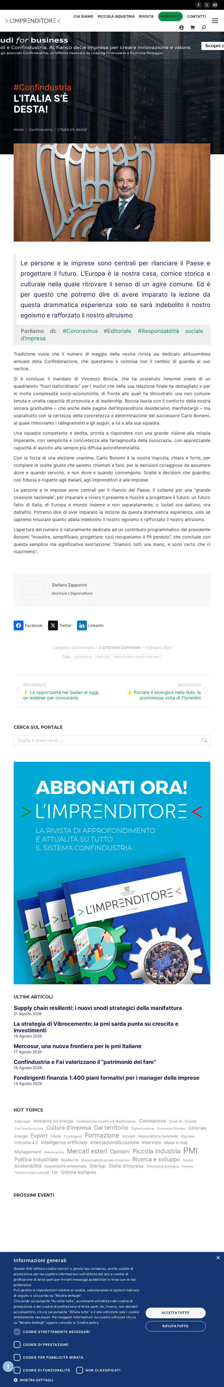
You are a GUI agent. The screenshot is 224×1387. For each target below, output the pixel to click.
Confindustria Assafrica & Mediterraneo (106, 1121)
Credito (191, 1121)
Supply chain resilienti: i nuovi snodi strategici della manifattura (98, 1008)
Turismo (187, 1166)
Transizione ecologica (162, 1166)
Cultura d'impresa (68, 1127)
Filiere (56, 1136)
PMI (190, 1150)
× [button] (218, 1258)
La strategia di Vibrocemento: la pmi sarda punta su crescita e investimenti (96, 1027)
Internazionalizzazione (114, 1142)
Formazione (102, 1135)
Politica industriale (36, 1159)
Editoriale (103, 656)
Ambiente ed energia (53, 1121)
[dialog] (112, 1319)
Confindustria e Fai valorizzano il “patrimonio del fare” (85, 1062)
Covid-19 (175, 1121)
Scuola (188, 1160)
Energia (21, 1136)
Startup (97, 1166)
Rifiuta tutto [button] (175, 1326)
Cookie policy (88, 1322)
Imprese (187, 1136)
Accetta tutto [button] (175, 1312)
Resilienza (69, 1160)
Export (39, 1135)
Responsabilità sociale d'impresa (136, 656)
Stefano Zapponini (69, 585)
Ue (55, 1172)
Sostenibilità (28, 1166)
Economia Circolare (171, 1128)
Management (27, 1151)
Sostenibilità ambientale (65, 1166)
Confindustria (82, 647)
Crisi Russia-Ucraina (28, 1128)
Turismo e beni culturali (31, 1173)
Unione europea (78, 1172)
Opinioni (119, 1151)
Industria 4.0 (26, 1142)
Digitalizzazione (142, 1128)
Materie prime (54, 1152)
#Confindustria (42, 87)
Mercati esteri (87, 1151)
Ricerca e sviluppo (156, 1159)
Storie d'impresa (125, 1166)
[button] (77, 1380)
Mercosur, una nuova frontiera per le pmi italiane (78, 1046)
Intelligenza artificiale (64, 1142)
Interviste (151, 1142)
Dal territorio (111, 1127)
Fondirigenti (73, 1136)
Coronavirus (83, 656)
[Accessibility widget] (8, 1366)
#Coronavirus (80, 331)
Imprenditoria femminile (158, 1136)
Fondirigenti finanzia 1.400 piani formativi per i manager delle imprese (106, 1078)
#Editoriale (117, 331)
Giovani (128, 1136)
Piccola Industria (156, 1151)
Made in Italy (176, 1142)
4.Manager (22, 1121)
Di (119, 647)
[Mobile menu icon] (215, 20)
